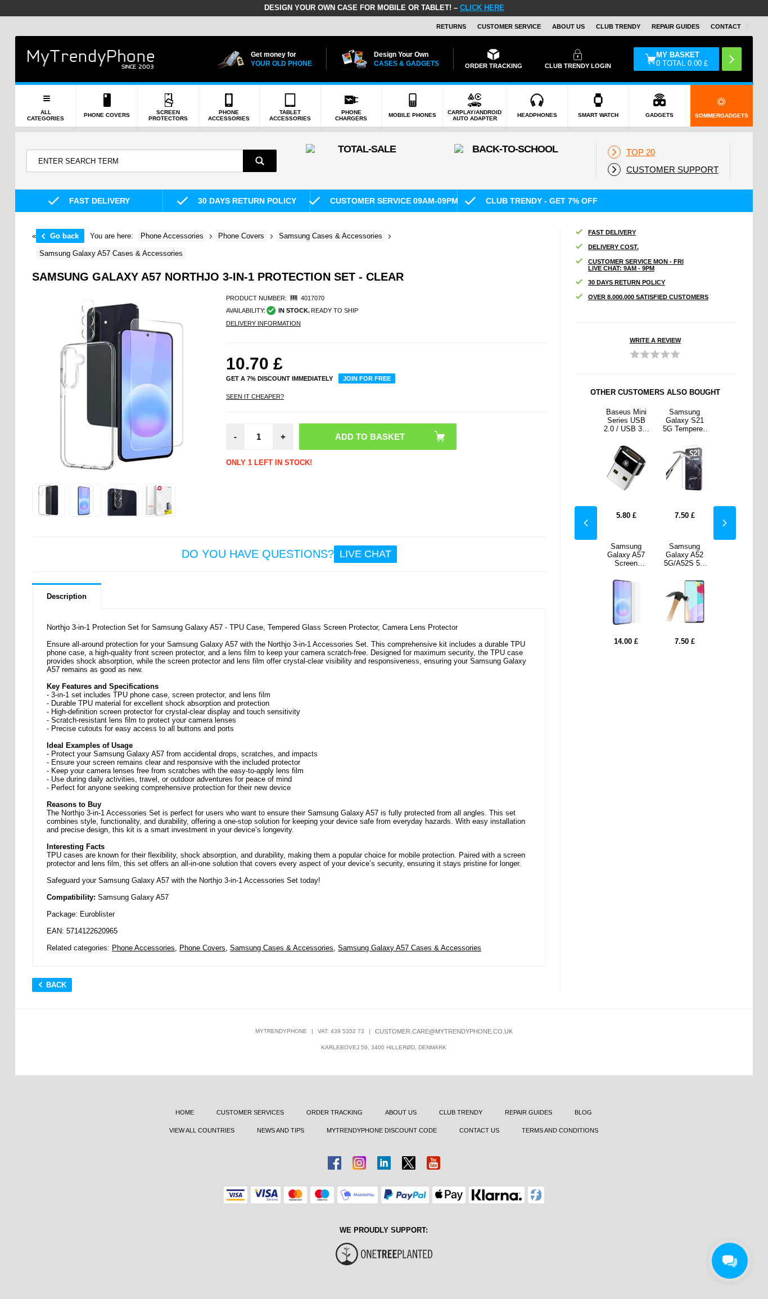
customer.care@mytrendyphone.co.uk (444, 1031)
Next (724, 523)
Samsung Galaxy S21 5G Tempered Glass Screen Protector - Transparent (684, 420)
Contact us (479, 1130)
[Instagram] (359, 1163)
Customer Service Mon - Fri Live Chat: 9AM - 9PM (636, 265)
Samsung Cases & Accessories (281, 948)
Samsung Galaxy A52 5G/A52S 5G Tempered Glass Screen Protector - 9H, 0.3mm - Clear (684, 554)
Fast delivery (612, 232)
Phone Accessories (143, 948)
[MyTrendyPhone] (91, 59)
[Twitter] (408, 1163)
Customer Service (509, 26)
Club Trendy (618, 26)
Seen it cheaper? (255, 396)
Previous (586, 523)
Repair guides (675, 26)
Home (184, 1112)
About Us (568, 26)
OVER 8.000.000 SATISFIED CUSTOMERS (648, 297)
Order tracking (334, 1112)
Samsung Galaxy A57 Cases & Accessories (409, 948)
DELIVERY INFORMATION (263, 323)
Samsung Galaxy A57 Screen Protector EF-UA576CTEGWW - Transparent (626, 554)
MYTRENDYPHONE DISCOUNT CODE (382, 1130)
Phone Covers (202, 948)
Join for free (367, 378)
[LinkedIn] (384, 1163)
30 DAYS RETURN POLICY (626, 282)
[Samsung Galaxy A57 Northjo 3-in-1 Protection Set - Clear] (48, 500)
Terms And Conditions (560, 1130)
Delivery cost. (613, 246)
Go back (64, 236)
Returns (451, 26)
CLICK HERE (482, 7)
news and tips (280, 1130)
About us (401, 1112)
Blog (583, 1112)
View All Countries (201, 1130)
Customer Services (250, 1112)
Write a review (655, 340)
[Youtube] (433, 1163)
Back (56, 985)
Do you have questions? (286, 554)
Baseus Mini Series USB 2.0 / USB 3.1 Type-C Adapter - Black (626, 420)
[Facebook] (334, 1163)
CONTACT (726, 26)
